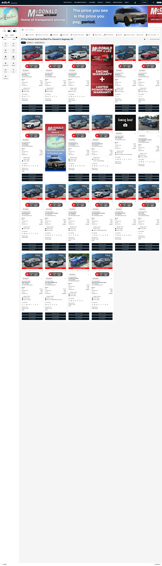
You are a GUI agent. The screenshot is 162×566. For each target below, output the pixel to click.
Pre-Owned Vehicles (80, 2)
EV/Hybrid (92, 2)
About (127, 2)
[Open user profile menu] (135, 2)
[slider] (2, 37)
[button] (153, 2)
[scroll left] (23, 35)
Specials (100, 2)
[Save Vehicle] (42, 70)
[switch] (4, 30)
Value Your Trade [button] (32, 105)
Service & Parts (117, 2)
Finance (108, 2)
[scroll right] (158, 35)
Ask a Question (32, 110)
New (4, 28)
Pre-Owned (9, 28)
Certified (14, 28)
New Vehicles (67, 2)
